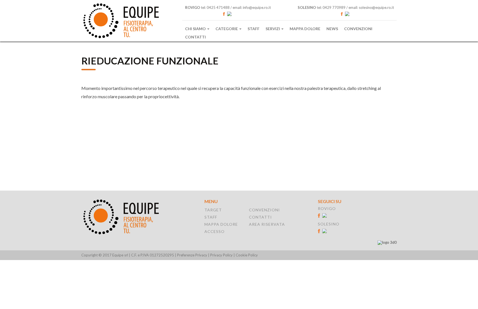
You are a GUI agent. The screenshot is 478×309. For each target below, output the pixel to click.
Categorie (227, 28)
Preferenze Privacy (192, 255)
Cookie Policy (247, 255)
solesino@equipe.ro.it (376, 7)
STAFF (210, 217)
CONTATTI (260, 217)
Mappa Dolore (305, 28)
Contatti (195, 37)
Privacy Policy (221, 255)
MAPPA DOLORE (221, 224)
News (332, 28)
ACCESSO (214, 231)
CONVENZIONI (264, 209)
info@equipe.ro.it (257, 7)
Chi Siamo (196, 28)
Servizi (273, 28)
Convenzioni (358, 28)
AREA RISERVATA (267, 224)
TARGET (213, 209)
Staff (253, 28)
